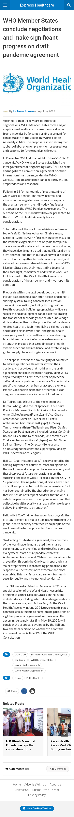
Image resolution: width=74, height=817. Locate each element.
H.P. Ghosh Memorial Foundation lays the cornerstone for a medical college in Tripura (20, 749)
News (18, 677)
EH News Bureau (23, 111)
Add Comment (58, 768)
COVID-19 (20, 654)
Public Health (33, 677)
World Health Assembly (27, 665)
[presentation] (64, 733)
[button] (5, 5)
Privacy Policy (37, 795)
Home (17, 784)
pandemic (20, 659)
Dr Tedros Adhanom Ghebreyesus (49, 654)
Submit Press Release (45, 789)
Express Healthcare (37, 5)
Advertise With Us (35, 784)
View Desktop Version (38, 808)
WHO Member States (42, 659)
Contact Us (22, 789)
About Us (55, 784)
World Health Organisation (29, 670)
